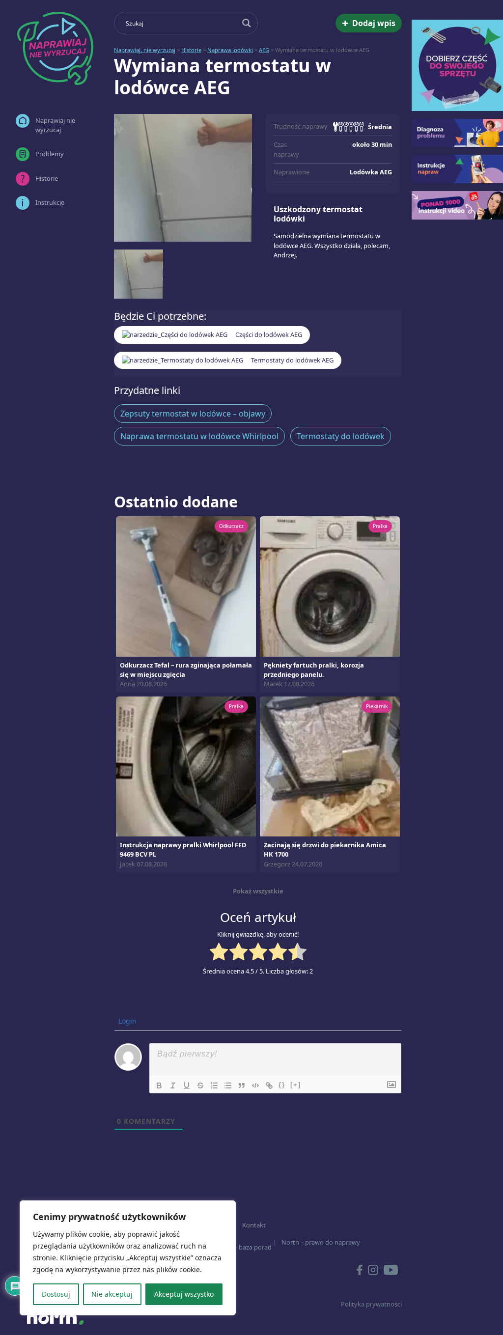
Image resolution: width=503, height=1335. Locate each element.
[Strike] (200, 1085)
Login (126, 1021)
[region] (128, 1257)
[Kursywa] (173, 1085)
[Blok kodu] (255, 1085)
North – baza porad (243, 1247)
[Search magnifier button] (246, 23)
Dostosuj (56, 1294)
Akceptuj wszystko (184, 1294)
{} (282, 1084)
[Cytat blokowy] (242, 1085)
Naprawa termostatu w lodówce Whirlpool (199, 436)
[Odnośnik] (269, 1085)
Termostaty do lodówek (341, 436)
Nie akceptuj (112, 1294)
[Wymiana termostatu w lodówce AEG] (183, 178)
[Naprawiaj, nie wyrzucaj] (55, 48)
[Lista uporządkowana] (214, 1085)
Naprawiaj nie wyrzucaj (55, 125)
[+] (295, 1084)
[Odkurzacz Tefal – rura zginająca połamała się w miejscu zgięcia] (186, 585)
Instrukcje (49, 202)
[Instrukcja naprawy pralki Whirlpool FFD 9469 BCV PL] (186, 765)
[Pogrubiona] (159, 1085)
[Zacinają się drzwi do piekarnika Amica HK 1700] (330, 765)
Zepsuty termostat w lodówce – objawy (192, 413)
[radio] (219, 953)
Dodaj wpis (368, 23)
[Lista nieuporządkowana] (228, 1085)
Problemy (49, 153)
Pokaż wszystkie (258, 891)
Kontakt (254, 1225)
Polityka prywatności (371, 1304)
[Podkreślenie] (187, 1085)
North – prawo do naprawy (320, 1242)
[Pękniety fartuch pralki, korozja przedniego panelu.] (330, 585)
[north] (55, 1317)
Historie (46, 178)
